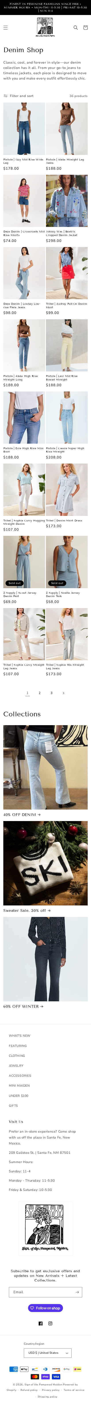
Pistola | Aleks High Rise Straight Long (20, 377)
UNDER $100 (18, 1096)
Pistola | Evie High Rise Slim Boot (23, 450)
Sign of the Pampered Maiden (43, 1384)
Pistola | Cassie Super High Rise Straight (65, 450)
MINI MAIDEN (19, 1086)
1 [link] (28, 693)
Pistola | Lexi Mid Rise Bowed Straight (62, 377)
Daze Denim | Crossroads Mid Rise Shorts (24, 233)
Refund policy (29, 1390)
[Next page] (63, 693)
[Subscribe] (77, 1292)
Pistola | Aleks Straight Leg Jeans (65, 161)
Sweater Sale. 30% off (24, 910)
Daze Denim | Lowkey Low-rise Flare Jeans (21, 305)
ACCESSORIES (20, 1076)
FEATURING (18, 1046)
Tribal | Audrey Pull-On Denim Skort (66, 305)
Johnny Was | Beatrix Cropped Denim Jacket (62, 233)
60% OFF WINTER (21, 1006)
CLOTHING (17, 1056)
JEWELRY (16, 1066)
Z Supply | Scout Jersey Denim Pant (19, 594)
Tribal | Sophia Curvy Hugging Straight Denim (24, 522)
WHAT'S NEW (19, 1036)
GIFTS (13, 1106)
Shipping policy (48, 1396)
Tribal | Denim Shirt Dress (64, 520)
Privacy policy (51, 1390)
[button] (5, 27)
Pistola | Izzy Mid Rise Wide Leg (23, 161)
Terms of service (74, 1390)
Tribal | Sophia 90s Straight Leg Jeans (65, 666)
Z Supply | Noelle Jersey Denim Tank (63, 594)
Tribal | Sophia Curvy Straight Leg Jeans (24, 666)
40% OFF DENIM (19, 814)
